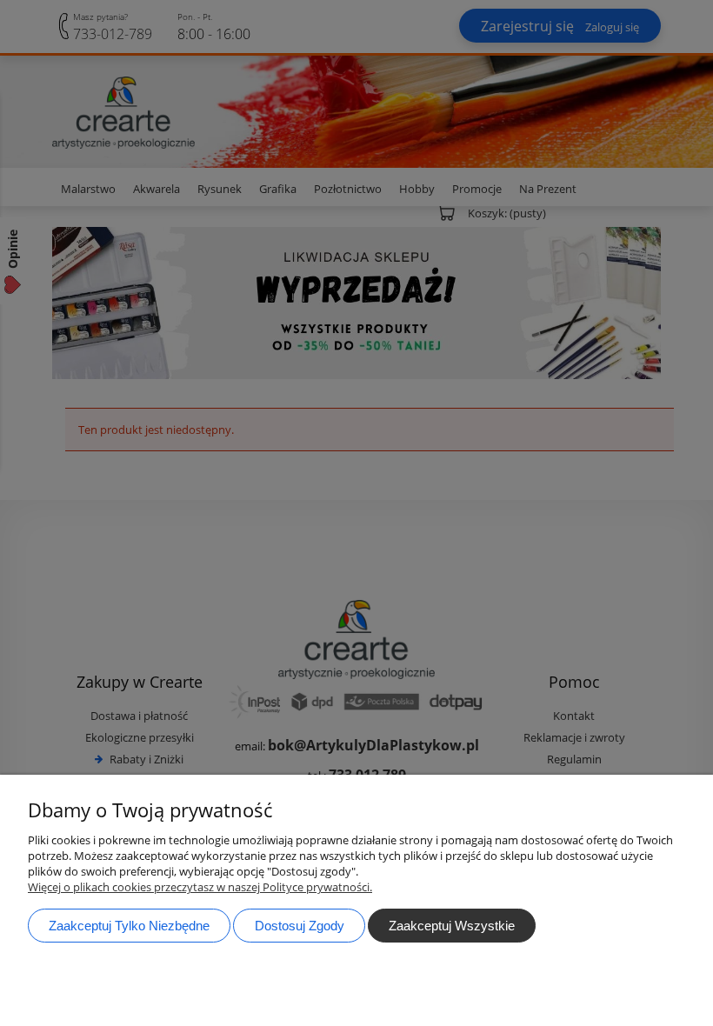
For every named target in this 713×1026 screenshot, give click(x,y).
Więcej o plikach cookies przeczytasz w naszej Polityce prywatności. (200, 887)
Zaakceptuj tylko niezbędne (129, 925)
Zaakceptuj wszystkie (452, 925)
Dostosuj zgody (299, 925)
